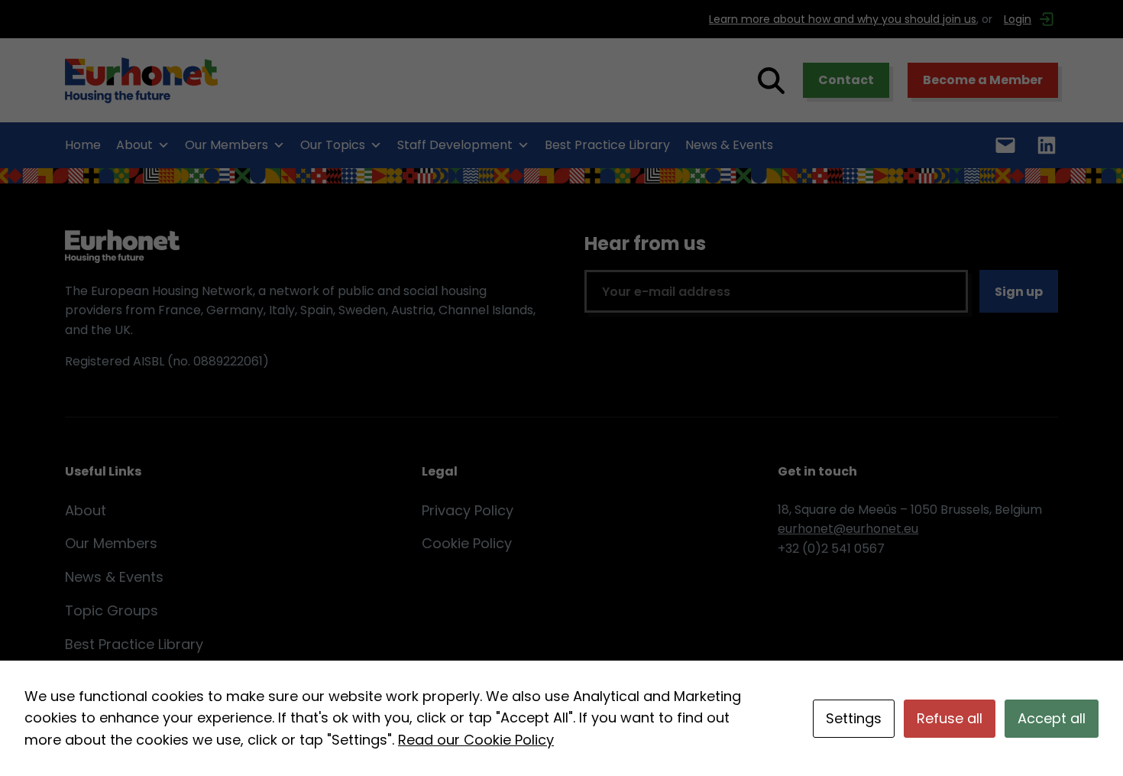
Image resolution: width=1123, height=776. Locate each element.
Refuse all (949, 718)
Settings (854, 718)
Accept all (1052, 718)
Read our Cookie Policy (476, 739)
